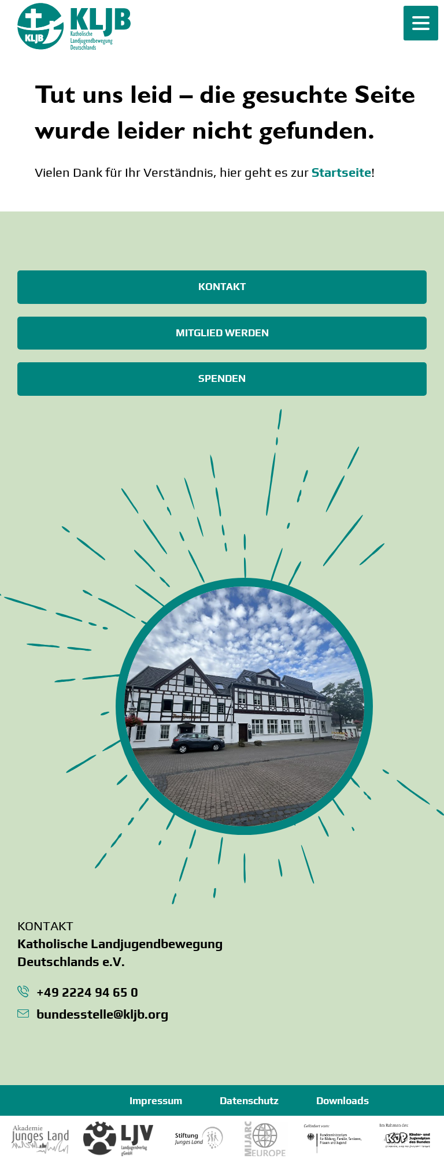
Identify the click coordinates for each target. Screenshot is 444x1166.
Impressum (156, 1100)
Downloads (342, 1100)
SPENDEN (222, 378)
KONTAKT (222, 286)
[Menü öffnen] (421, 23)
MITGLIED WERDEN (222, 333)
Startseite (341, 172)
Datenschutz (249, 1100)
